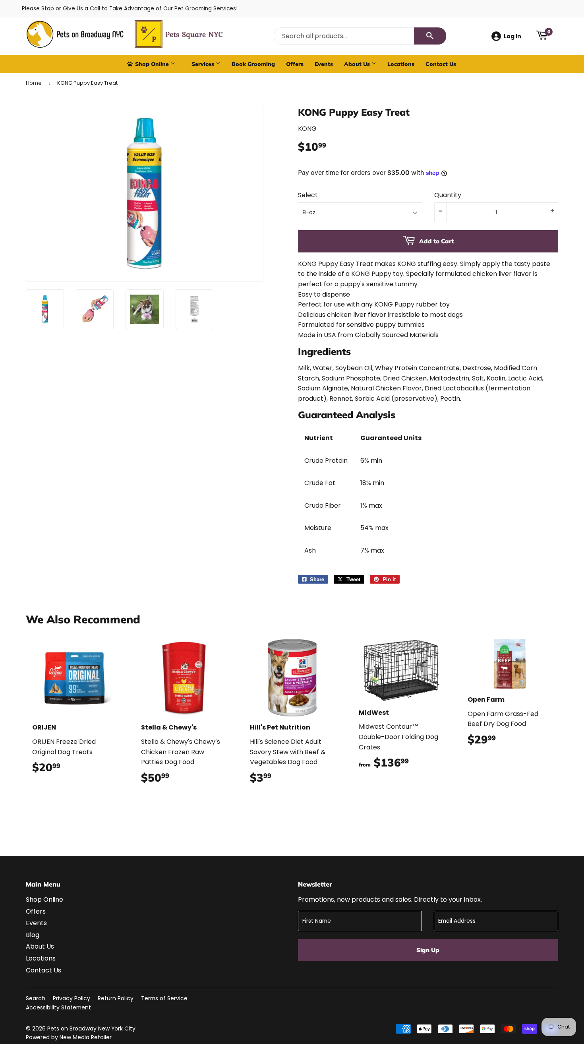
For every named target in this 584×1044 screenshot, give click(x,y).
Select (308, 195)
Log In (512, 36)
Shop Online (151, 63)
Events (324, 63)
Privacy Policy (71, 998)
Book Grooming (253, 63)
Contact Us (440, 63)
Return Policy (115, 998)
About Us (357, 63)
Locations (400, 63)
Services (203, 63)
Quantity (447, 195)
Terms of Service (164, 998)
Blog (32, 934)
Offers (295, 63)
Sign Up (427, 950)
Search (35, 998)
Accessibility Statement (58, 1007)
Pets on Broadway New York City (91, 1028)
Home (34, 83)
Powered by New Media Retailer (69, 1037)
